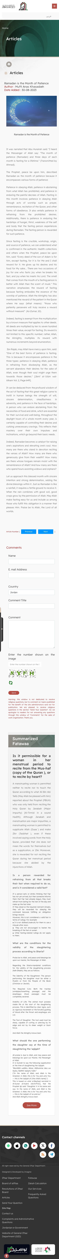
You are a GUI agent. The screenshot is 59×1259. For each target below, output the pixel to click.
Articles (6, 1197)
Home (5, 28)
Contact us (7, 1213)
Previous (28, 531)
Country (13, 586)
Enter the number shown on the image (31, 656)
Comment (14, 617)
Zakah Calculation (37, 1183)
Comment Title (17, 600)
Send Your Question (12, 1203)
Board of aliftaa (10, 1183)
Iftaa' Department (11, 1178)
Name (12, 555)
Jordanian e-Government (15, 1227)
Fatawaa (32, 1178)
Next (46, 531)
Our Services (34, 1188)
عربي (48, 16)
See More (31, 1105)
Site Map (6, 1208)
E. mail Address (17, 569)
